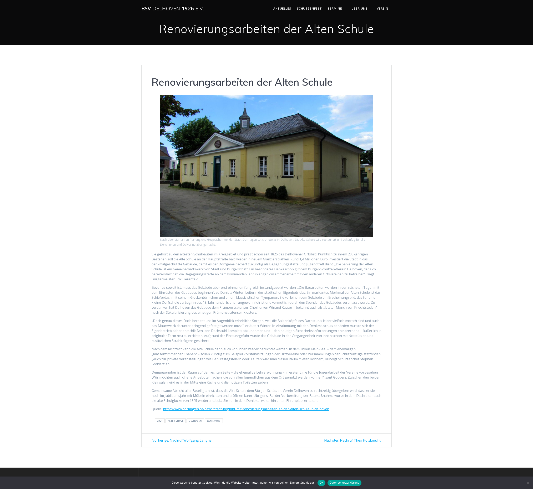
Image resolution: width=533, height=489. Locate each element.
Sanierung (214, 421)
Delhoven (195, 421)
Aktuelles (282, 8)
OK (322, 482)
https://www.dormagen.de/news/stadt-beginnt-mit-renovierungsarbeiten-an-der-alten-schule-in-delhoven (246, 409)
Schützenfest (309, 8)
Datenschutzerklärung (344, 482)
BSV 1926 (172, 8)
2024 (160, 421)
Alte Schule (176, 421)
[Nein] (528, 483)
